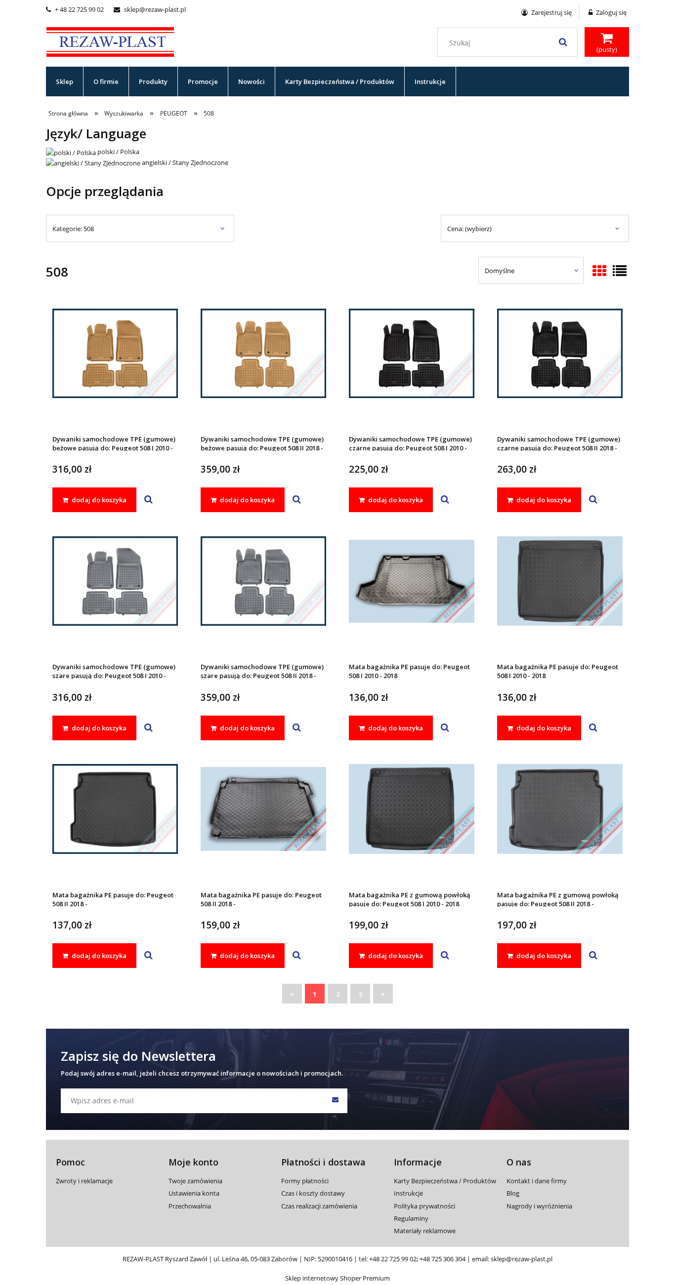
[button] (148, 499)
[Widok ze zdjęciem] (599, 272)
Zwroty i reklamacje (84, 1180)
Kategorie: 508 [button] (73, 228)
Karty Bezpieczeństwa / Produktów (445, 1180)
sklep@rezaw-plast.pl (150, 9)
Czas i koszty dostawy (313, 1193)
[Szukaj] (563, 42)
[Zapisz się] (335, 1100)
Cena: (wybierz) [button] (469, 228)
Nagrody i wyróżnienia (539, 1206)
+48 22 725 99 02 (393, 1258)
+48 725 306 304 (442, 1258)
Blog (512, 1193)
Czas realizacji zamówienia (319, 1206)
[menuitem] (65, 81)
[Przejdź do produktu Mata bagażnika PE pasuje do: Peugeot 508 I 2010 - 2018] (411, 594)
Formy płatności (305, 1180)
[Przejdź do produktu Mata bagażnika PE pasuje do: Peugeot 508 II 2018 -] (115, 822)
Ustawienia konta (194, 1193)
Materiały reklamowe (425, 1230)
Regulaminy (411, 1218)
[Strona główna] (110, 40)
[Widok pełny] (620, 272)
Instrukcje (408, 1193)
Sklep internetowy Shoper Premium (337, 1278)
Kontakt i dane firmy (536, 1180)
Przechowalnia (190, 1206)
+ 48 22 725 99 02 (75, 9)
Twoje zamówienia (195, 1180)
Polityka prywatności (424, 1206)
